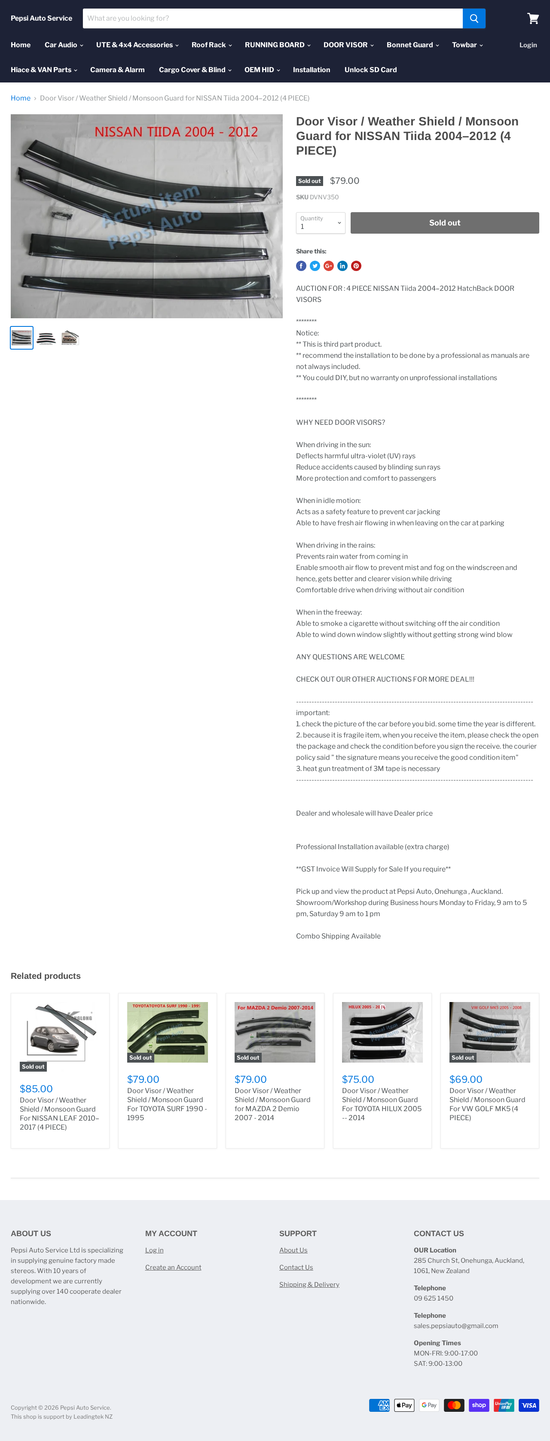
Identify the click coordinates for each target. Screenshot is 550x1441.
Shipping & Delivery (309, 1285)
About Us (293, 1250)
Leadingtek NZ (93, 1416)
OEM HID (259, 70)
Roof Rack (209, 45)
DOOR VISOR (346, 45)
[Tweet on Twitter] (315, 266)
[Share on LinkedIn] (342, 266)
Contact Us (296, 1267)
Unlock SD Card (371, 70)
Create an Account (173, 1267)
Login (528, 45)
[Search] (474, 18)
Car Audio (62, 45)
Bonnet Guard (410, 45)
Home (21, 45)
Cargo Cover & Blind (193, 70)
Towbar (465, 45)
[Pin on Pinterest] (356, 266)
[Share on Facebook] (301, 266)
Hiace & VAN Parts (42, 70)
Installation (311, 70)
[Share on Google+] (329, 266)
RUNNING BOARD (275, 45)
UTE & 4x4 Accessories (135, 45)
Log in (154, 1250)
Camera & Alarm (117, 70)
